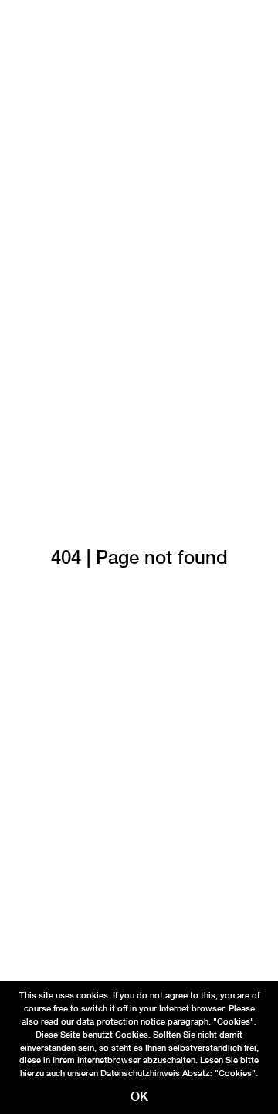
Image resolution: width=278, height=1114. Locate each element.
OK (139, 1096)
